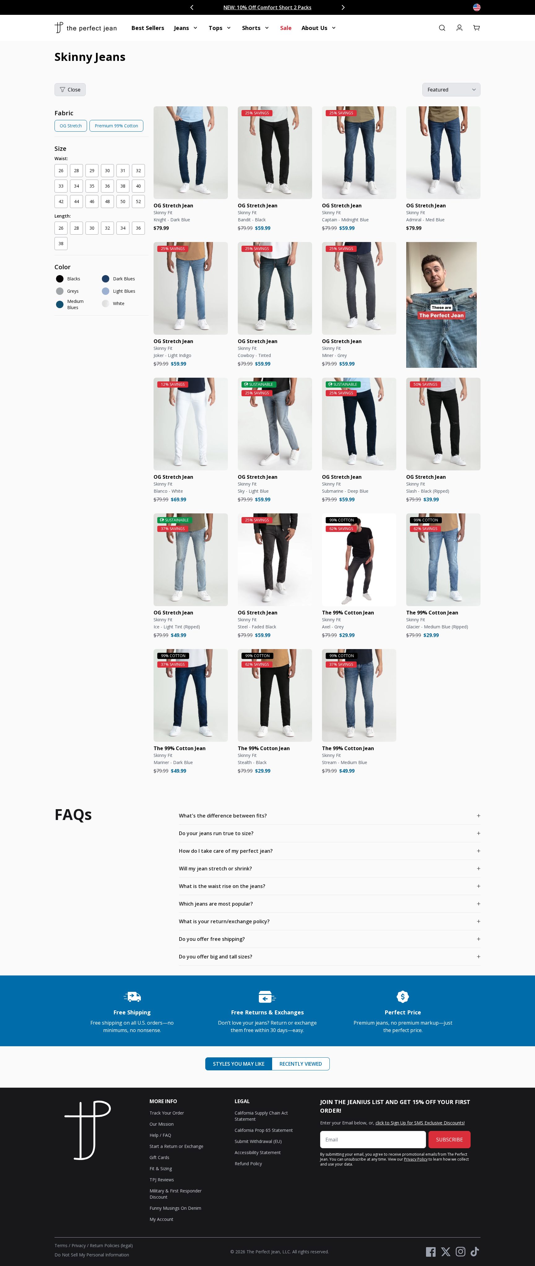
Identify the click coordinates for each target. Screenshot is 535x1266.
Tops (215, 28)
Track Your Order (167, 1113)
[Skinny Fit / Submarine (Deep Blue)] (359, 424)
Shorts (251, 28)
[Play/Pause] (415, 358)
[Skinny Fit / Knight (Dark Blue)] (191, 152)
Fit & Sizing (161, 1168)
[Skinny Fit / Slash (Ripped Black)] (443, 424)
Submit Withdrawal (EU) (258, 1141)
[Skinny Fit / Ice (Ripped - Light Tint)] (191, 559)
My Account (161, 1219)
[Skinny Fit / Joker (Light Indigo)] (191, 288)
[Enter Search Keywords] (442, 28)
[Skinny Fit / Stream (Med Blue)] (359, 695)
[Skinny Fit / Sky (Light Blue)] (275, 424)
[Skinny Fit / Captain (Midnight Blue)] (359, 152)
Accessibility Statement (258, 1152)
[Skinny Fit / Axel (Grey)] (359, 559)
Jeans (181, 28)
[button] (476, 28)
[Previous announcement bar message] (192, 7)
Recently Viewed (301, 1063)
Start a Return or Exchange (176, 1146)
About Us (314, 28)
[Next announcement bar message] (343, 7)
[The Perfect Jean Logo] (85, 28)
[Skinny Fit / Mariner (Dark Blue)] (191, 695)
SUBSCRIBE (449, 1139)
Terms (60, 1245)
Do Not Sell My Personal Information (91, 1255)
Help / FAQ (160, 1135)
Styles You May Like (238, 1063)
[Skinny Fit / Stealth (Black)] (275, 695)
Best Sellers (147, 28)
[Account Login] (459, 28)
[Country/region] (477, 7)
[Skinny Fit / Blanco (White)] (191, 424)
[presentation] (101, 121)
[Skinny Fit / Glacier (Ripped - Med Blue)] (443, 559)
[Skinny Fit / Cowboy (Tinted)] (275, 288)
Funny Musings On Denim (175, 1208)
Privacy (79, 1245)
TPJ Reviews (162, 1180)
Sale (286, 28)
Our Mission (162, 1124)
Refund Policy (248, 1163)
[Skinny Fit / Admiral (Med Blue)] (443, 152)
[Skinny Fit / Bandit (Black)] (275, 152)
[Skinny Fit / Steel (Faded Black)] (275, 559)
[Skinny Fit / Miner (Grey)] (359, 288)
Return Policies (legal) (111, 1245)
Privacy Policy (416, 1159)
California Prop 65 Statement (264, 1130)
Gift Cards (159, 1157)
